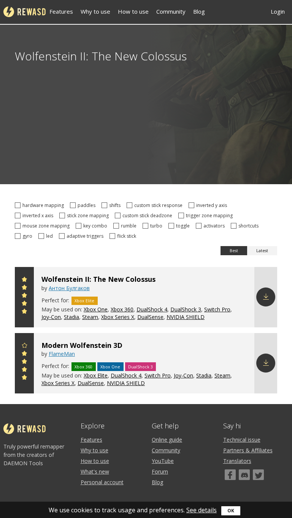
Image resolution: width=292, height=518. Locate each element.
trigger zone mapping (210, 215)
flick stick (127, 236)
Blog (199, 11)
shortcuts (249, 226)
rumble (130, 226)
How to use (133, 11)
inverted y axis (212, 205)
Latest (262, 250)
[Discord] (244, 474)
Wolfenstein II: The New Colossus (98, 279)
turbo (157, 226)
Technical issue (241, 439)
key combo (96, 226)
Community (171, 11)
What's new (95, 471)
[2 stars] (24, 304)
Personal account (102, 482)
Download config (265, 296)
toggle (184, 226)
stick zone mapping (89, 215)
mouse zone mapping (47, 226)
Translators (237, 460)
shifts (116, 205)
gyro (28, 236)
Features (61, 11)
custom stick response (159, 205)
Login (278, 11)
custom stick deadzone (148, 215)
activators (215, 226)
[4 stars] (24, 288)
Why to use (95, 11)
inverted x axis (39, 215)
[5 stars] (24, 280)
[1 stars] (24, 312)
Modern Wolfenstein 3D (81, 345)
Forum (160, 471)
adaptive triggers (86, 236)
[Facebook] (230, 474)
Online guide (167, 439)
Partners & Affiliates (248, 450)
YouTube (163, 460)
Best (234, 250)
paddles (88, 205)
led (50, 236)
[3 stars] (24, 296)
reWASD (24, 12)
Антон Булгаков (69, 288)
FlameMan (62, 353)
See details (201, 510)
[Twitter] (258, 474)
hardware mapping (44, 205)
